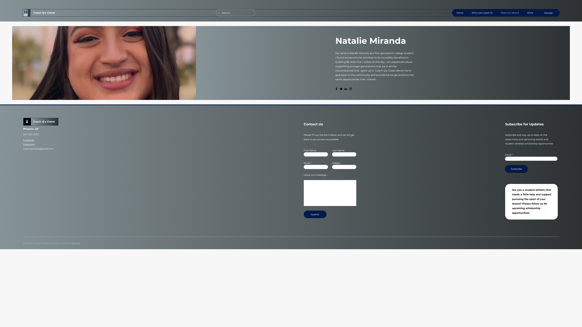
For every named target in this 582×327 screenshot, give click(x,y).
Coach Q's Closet (44, 12)
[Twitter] (341, 89)
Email (307, 163)
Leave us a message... (316, 175)
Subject (336, 163)
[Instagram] (350, 89)
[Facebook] (336, 89)
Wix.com (76, 243)
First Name (310, 150)
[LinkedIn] (346, 89)
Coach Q (38, 121)
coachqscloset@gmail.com (38, 148)
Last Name (338, 150)
